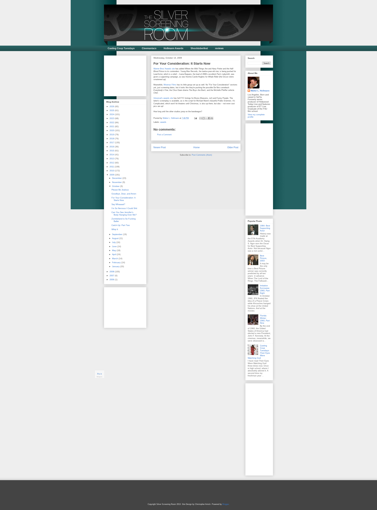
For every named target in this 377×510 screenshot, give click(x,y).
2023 (112, 118)
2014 (112, 154)
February (116, 262)
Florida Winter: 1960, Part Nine (265, 319)
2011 (112, 166)
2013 (112, 158)
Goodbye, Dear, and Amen (123, 194)
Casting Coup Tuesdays (121, 48)
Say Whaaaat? (118, 204)
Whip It (114, 229)
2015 (112, 150)
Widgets (99, 377)
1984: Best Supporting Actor (265, 228)
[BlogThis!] (203, 118)
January (116, 266)
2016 (112, 146)
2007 (112, 275)
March (115, 258)
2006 (112, 279)
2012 (112, 162)
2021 (112, 126)
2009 (112, 175)
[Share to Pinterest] (211, 118)
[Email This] (200, 118)
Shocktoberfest (199, 48)
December (117, 178)
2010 (112, 170)
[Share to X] (206, 118)
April (114, 254)
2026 (112, 106)
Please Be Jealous (120, 190)
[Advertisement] (128, 75)
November (117, 182)
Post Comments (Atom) (202, 155)
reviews (219, 48)
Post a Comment (164, 134)
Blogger (225, 504)
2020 (112, 130)
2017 (112, 142)
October (116, 186)
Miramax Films (170, 85)
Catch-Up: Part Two (120, 225)
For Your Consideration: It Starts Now (123, 198)
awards (163, 122)
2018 (112, 138)
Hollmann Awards (173, 48)
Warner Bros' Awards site (164, 69)
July (114, 242)
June (114, 246)
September (117, 234)
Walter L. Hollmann (260, 90)
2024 (112, 114)
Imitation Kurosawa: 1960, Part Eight (265, 289)
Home (196, 147)
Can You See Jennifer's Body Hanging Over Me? (124, 213)
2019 (112, 134)
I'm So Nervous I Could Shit (124, 208)
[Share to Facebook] (209, 118)
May (114, 250)
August (115, 238)
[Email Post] (195, 118)
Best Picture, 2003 (263, 258)
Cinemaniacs (149, 48)
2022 (112, 122)
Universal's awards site (163, 98)
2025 (112, 110)
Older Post (232, 147)
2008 (112, 271)
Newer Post (159, 147)
